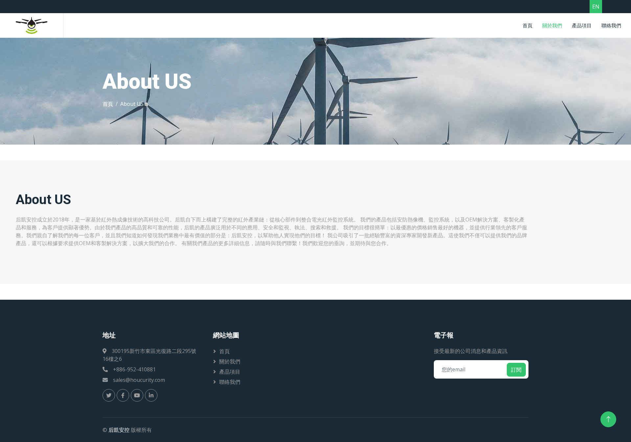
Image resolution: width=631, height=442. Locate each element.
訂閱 (516, 369)
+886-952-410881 (134, 369)
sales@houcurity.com (139, 380)
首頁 (527, 25)
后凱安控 (118, 429)
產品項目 (582, 25)
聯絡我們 (611, 25)
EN (595, 6)
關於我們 (552, 25)
